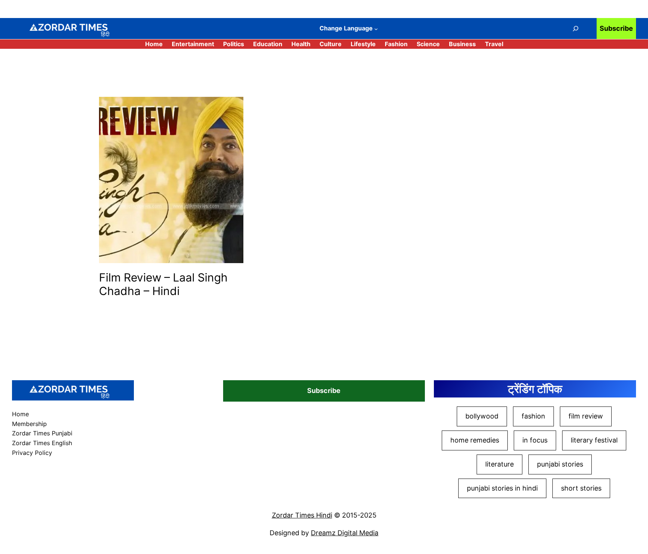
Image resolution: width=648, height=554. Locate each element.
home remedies (474, 440)
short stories (581, 488)
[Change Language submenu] (376, 29)
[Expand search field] (576, 28)
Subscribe (616, 28)
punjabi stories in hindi (502, 488)
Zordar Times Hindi (302, 515)
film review (585, 416)
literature (499, 464)
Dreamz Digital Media (344, 533)
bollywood (481, 416)
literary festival (594, 440)
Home (154, 44)
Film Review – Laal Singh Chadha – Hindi (163, 284)
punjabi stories (560, 464)
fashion (533, 416)
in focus (535, 440)
